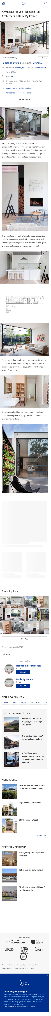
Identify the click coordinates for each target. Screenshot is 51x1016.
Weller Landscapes (23, 93)
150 (12, 72)
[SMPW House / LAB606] (9, 826)
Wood (6, 703)
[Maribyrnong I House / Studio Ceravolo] (9, 858)
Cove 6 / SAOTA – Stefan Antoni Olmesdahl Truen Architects (32, 787)
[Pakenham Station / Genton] (9, 876)
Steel (14, 703)
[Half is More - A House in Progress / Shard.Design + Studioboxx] (11, 724)
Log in (45, 3)
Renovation (15, 63)
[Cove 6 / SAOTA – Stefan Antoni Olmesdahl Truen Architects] (9, 791)
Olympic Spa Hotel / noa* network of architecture (32, 738)
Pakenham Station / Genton (31, 870)
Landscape (10, 93)
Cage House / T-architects (30, 802)
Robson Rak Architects (37, 67)
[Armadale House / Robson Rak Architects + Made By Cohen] (17, 602)
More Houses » (42, 835)
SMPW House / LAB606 (28, 820)
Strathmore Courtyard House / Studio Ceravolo (32, 889)
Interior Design (12, 88)
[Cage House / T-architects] (9, 808)
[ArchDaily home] (25, 3)
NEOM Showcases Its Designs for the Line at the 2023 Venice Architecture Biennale (32, 758)
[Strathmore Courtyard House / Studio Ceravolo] (9, 893)
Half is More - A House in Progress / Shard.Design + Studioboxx (32, 721)
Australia (37, 63)
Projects (23, 703)
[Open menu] (3, 3)
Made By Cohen (21, 67)
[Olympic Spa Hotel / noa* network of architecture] (11, 742)
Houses (5, 63)
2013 (13, 76)
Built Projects (35, 703)
